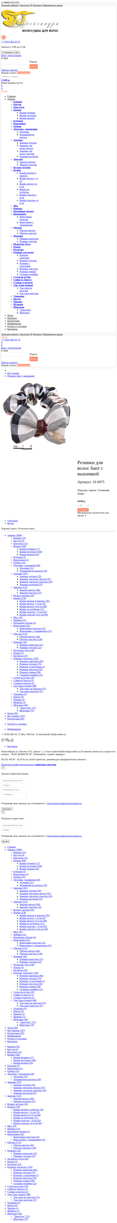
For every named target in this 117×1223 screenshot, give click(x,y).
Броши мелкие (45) (29, 554)
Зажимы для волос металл (26, 147)
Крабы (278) (19, 598)
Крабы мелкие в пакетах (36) (35, 601)
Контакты (12, 329)
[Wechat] (7, 741)
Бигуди (17, 104)
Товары (11, 99)
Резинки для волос (23, 252)
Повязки (18, 236)
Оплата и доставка (17, 326)
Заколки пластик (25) (30, 592)
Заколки (18, 159)
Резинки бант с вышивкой (21, 376)
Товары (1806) (14, 535)
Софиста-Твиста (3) (23, 680)
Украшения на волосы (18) (33, 571)
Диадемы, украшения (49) (26, 565)
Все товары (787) (16, 716)
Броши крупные (28, 115)
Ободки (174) (20, 634)
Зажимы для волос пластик (27, 152)
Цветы (17, 299)
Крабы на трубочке (24, 190)
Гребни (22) (19, 562)
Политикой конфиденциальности (64, 803)
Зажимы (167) (20, 573)
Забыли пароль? (9, 70)
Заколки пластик (28, 164)
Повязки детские (28, 241)
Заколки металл (28, 162)
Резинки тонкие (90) (30, 672)
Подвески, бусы (21, 244)
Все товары (13, 373)
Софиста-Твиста (22, 279)
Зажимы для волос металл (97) (35, 579)
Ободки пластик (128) (31, 639)
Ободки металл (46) (30, 636)
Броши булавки (27, 112)
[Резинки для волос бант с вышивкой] (39, 455)
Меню (4, 91)
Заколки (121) (20, 587)
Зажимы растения (29, 156)
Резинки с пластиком (25, 264)
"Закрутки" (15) (28, 708)
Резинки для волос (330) (26, 658)
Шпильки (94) (20, 705)
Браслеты (18, 107)
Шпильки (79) (27, 710)
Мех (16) (17, 617)
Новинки (12, 318)
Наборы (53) (19, 620)
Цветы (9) (18, 697)
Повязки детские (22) (31, 647)
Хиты (10, 315)
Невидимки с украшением (26, 223)
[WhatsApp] (12, 741)
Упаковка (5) (20, 694)
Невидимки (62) (21, 625)
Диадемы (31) (27, 568)
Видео (10, 523)
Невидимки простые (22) (33, 628)
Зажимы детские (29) (30, 576)
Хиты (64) (12, 713)
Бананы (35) (19, 538)
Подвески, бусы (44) (23, 650)
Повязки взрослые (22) (31, 645)
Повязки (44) (20, 642)
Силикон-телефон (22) (31, 675)
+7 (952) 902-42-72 (10, 41)
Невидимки (19, 214)
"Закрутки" (25, 310)
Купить (5, 841)
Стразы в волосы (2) (23, 683)
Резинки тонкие (28, 271)
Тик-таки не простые (26, 289)
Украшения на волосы (27, 136)
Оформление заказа (52, 5)
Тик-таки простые (29, 293)
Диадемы (24, 132)
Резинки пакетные (24, 256)
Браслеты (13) (20, 543)
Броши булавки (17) (30, 549)
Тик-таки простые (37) (31, 691)
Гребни (17, 126)
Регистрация (23, 73)
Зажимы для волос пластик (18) (36, 582)
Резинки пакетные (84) (31, 661)
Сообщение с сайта (10, 52)
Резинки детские (28, 260)
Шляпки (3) (19, 702)
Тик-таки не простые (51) (33, 688)
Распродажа (13, 321)
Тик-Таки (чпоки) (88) (25, 686)
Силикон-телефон (29, 274)
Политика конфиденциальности (18, 764)
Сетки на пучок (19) (23, 677)
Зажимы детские (28, 143)
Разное (17, 247)
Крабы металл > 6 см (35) (33, 603)
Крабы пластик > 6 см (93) (33, 612)
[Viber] (3, 741)
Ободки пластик (28, 233)
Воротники (19, 123)
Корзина (37, 5)
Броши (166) (19, 546)
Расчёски (18, 249)
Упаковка (18, 296)
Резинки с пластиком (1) (32, 666)
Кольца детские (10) (23, 595)
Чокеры (17, 301)
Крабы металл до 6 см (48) (33, 606)
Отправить (7, 809)
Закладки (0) (26, 5)
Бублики (18, 121)
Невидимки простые (26, 218)
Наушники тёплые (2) (24, 623)
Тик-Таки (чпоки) (23, 285)
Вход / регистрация (11, 55)
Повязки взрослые (29, 238)
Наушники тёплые (23, 211)
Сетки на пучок (22, 277)
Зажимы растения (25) (31, 584)
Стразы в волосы (23, 282)
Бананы (17, 101)
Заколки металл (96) (30, 590)
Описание (12, 520)
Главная (11, 96)
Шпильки (18, 307)
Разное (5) (18, 653)
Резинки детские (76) (30, 664)
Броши (17, 110)
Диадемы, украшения (25, 129)
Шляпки (18, 304)
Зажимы (18, 140)
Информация (14, 323)
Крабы (17, 170)
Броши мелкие (27, 118)
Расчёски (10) (20, 655)
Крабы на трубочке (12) (32, 609)
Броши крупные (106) (31, 551)
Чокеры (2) (19, 699)
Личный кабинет (10, 5)
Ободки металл (27, 230)
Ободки (17, 227)
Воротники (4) (20, 560)
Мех (15, 206)
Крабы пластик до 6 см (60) (34, 614)
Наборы (17, 208)
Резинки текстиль (29, 269)
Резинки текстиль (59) (31, 669)
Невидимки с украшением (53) (35, 631)
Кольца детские (21, 167)
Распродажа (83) (15, 718)
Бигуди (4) (18, 540)
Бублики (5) (19, 557)
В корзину (83, 510)
